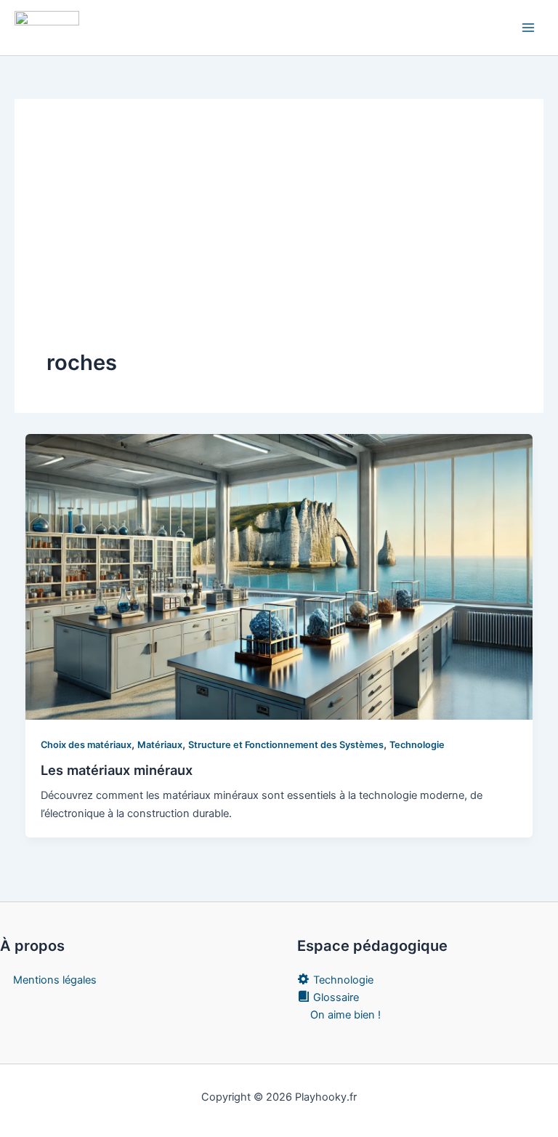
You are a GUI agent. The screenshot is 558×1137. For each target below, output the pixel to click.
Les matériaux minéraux (117, 770)
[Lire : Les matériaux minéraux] (279, 576)
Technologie (417, 744)
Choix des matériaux (86, 744)
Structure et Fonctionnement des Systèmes (286, 744)
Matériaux (159, 744)
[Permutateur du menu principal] (528, 27)
